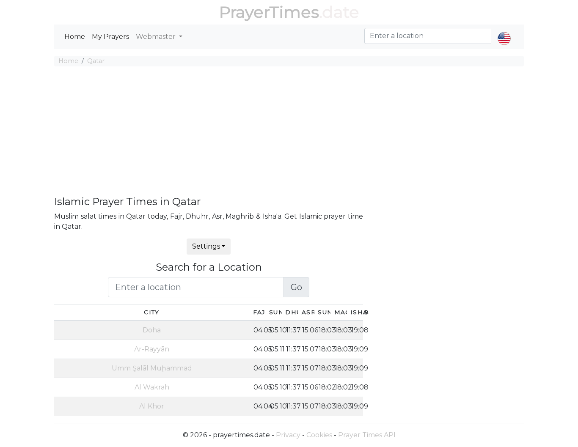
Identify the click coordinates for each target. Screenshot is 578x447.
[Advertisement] (289, 132)
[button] (504, 31)
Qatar (96, 61)
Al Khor (151, 406)
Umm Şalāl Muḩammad (152, 368)
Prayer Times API (367, 435)
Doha (152, 330)
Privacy (288, 435)
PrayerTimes (269, 12)
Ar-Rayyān (151, 349)
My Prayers (110, 37)
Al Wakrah (152, 387)
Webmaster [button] (156, 37)
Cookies (319, 435)
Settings (206, 246)
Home (74, 37)
